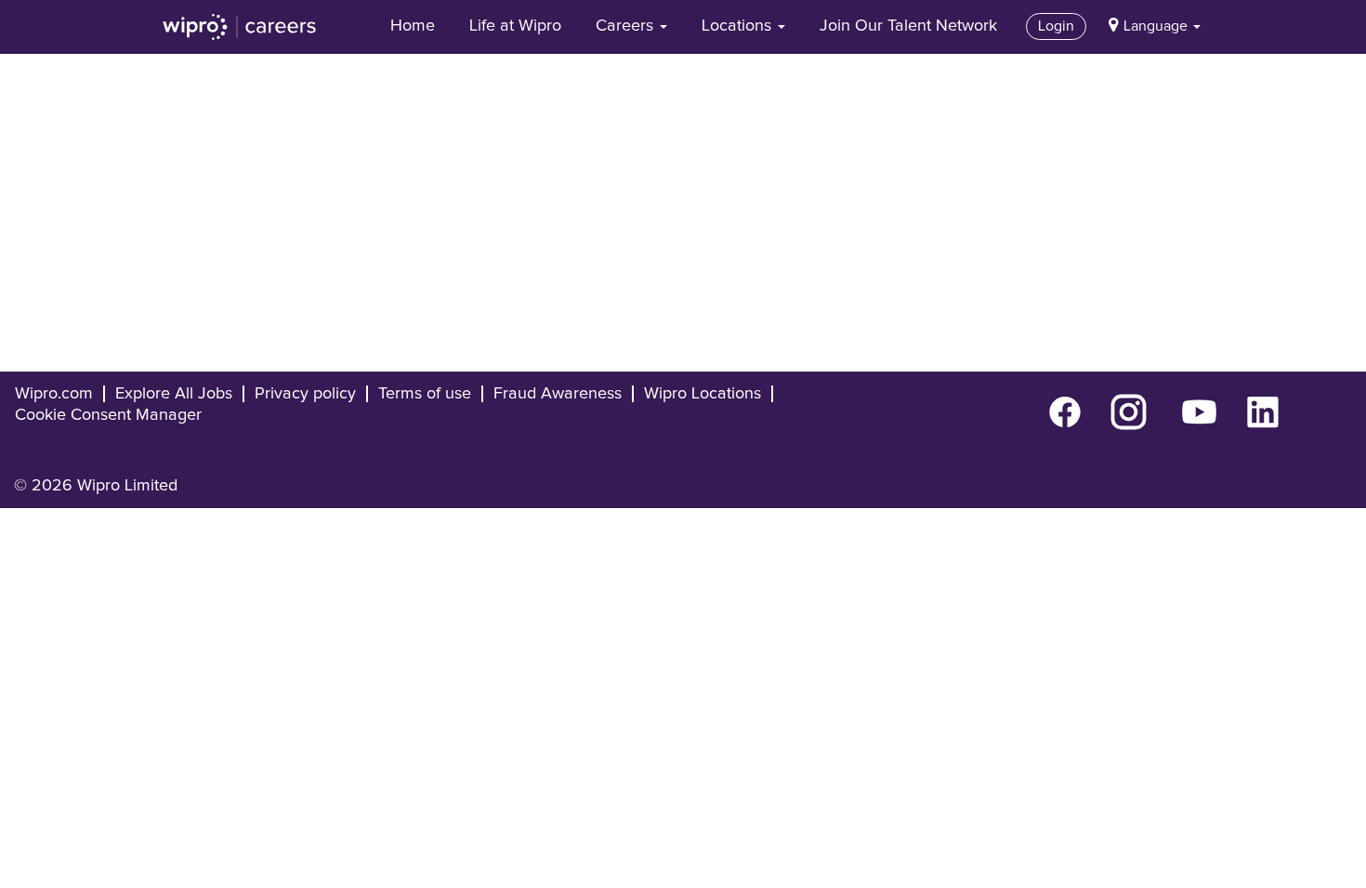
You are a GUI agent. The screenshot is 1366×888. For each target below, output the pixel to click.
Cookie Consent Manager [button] (108, 415)
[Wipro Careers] (240, 27)
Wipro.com (54, 393)
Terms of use (424, 393)
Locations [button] (739, 26)
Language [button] (1157, 26)
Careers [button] (627, 26)
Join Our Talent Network (908, 26)
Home (412, 26)
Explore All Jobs (173, 393)
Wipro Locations (702, 393)
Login (1056, 26)
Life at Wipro (515, 26)
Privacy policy (305, 393)
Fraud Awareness (557, 393)
